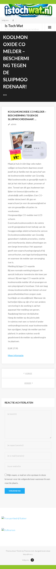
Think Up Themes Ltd (25, 551)
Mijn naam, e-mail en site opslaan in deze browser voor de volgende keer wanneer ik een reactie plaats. (27, 479)
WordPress (28, 554)
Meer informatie (15, 355)
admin (13, 124)
